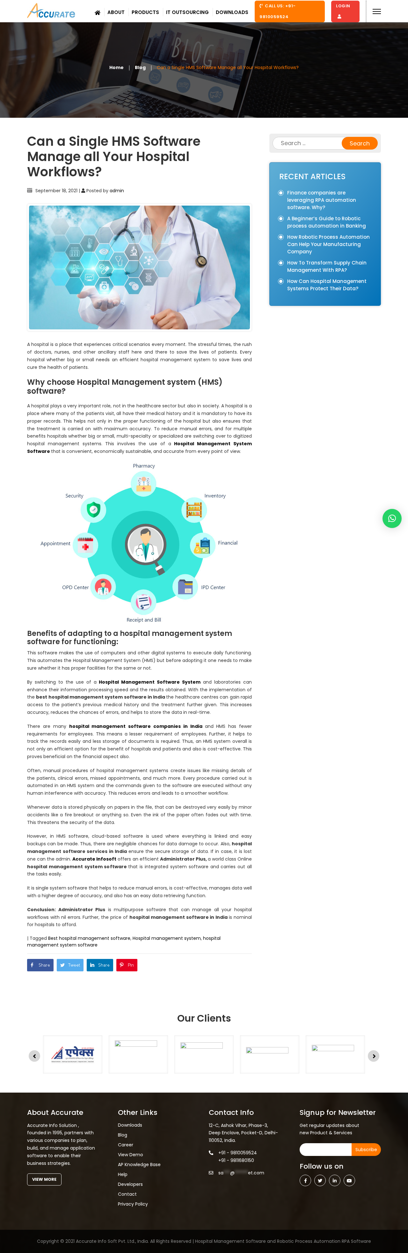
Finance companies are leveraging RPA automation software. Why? (321, 200)
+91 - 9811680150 (236, 1160)
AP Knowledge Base (139, 1164)
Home (116, 67)
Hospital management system (167, 938)
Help (122, 1174)
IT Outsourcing (187, 12)
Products (145, 12)
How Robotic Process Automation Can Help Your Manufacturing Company (328, 244)
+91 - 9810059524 (237, 1153)
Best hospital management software (89, 938)
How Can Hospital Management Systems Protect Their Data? (327, 285)
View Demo (130, 1154)
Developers (130, 1184)
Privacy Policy (133, 1204)
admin (117, 190)
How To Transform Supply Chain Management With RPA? (327, 266)
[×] (392, 518)
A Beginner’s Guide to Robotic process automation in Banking (326, 222)
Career (125, 1145)
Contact (127, 1194)
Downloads (232, 12)
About (116, 12)
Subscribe (366, 1149)
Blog (140, 67)
